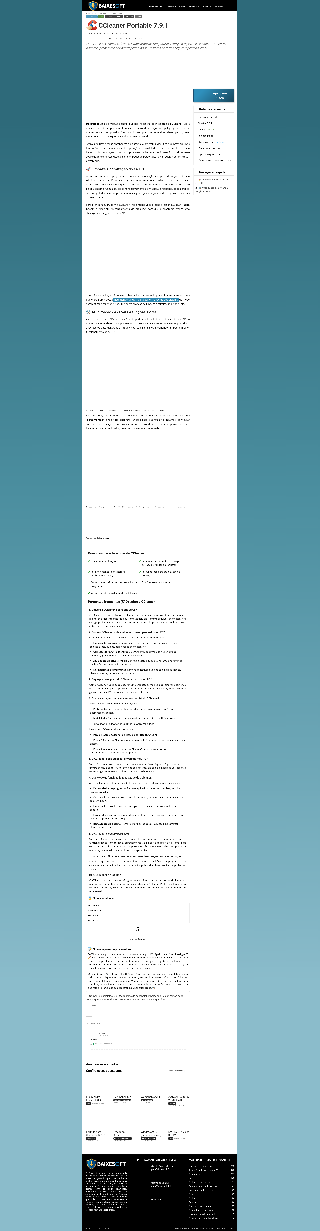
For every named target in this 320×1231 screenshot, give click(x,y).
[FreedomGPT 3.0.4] (123, 1120)
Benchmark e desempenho (122, 1100)
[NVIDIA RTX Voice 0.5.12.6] (177, 1120)
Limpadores (129, 16)
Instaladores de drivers (114, 16)
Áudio (171, 1138)
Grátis (101, 16)
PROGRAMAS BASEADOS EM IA (156, 1160)
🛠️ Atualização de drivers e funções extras (212, 189)
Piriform (220, 141)
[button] (229, 6)
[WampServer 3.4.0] (150, 1085)
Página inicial (91, 13)
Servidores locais (147, 1100)
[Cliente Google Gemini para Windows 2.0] (143, 1170)
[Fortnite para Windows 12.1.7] (95, 1120)
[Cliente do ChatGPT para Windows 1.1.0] (143, 1187)
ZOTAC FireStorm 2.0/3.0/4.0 (178, 1098)
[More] (230, 544)
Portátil (138, 16)
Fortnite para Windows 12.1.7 (95, 1133)
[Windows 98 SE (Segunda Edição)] (150, 1120)
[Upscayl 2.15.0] (143, 1204)
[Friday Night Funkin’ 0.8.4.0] (95, 1085)
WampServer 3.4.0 (151, 1096)
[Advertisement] (160, 69)
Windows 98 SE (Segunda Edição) (151, 1133)
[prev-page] (87, 1147)
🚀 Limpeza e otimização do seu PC (212, 181)
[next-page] (91, 1147)
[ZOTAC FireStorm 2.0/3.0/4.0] (177, 1085)
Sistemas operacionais (148, 1138)
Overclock (172, 1103)
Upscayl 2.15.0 (158, 1199)
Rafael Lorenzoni (103, 538)
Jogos (88, 1103)
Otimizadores (103, 13)
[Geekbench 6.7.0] (123, 1085)
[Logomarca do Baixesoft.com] (107, 5)
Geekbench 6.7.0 (123, 1096)
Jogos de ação (91, 1138)
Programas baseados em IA (122, 1138)
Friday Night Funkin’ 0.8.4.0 (94, 1098)
